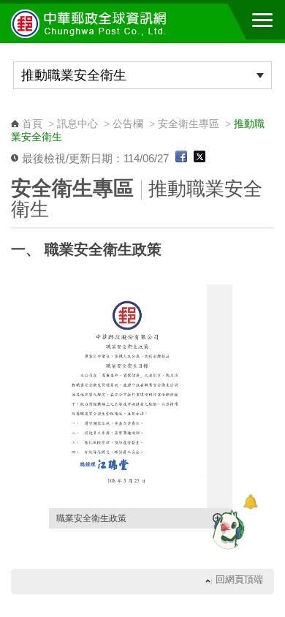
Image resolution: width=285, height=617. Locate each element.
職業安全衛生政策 (91, 518)
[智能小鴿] (226, 529)
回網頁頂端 (239, 580)
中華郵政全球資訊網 (91, 23)
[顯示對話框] (250, 502)
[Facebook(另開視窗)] (181, 158)
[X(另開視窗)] (199, 158)
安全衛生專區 (188, 123)
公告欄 (128, 123)
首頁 (32, 123)
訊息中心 (77, 123)
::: (15, 110)
